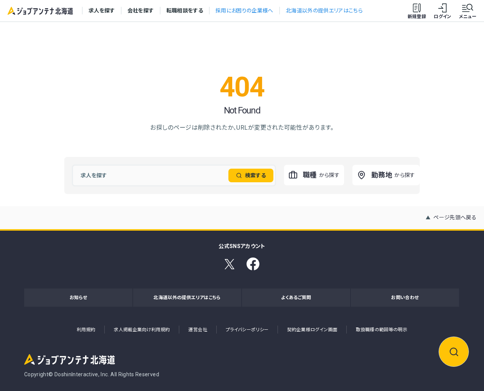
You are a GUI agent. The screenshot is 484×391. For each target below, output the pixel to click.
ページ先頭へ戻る (454, 217)
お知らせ (78, 297)
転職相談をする (184, 11)
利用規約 (86, 329)
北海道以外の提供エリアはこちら (324, 11)
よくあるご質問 (296, 297)
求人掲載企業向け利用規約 (142, 329)
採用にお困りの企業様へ (244, 11)
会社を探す (140, 11)
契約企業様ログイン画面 (312, 329)
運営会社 (197, 329)
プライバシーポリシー (247, 329)
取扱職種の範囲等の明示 (381, 329)
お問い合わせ (405, 297)
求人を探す (101, 11)
